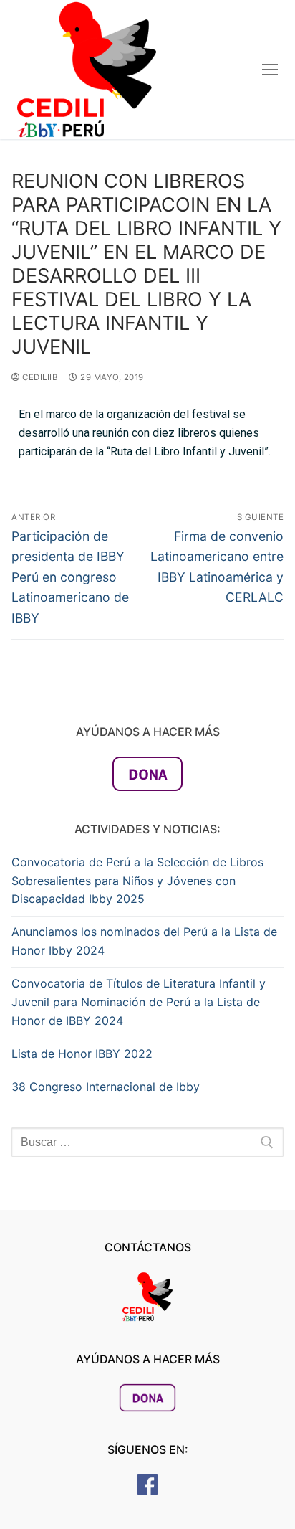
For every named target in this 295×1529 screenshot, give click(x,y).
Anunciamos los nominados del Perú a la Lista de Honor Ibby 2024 (144, 940)
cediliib (38, 377)
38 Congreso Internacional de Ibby (105, 1086)
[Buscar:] (147, 1142)
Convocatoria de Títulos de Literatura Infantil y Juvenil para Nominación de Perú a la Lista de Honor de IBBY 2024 (138, 1002)
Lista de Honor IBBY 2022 (82, 1053)
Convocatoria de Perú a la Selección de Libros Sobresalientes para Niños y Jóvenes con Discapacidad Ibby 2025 (137, 880)
